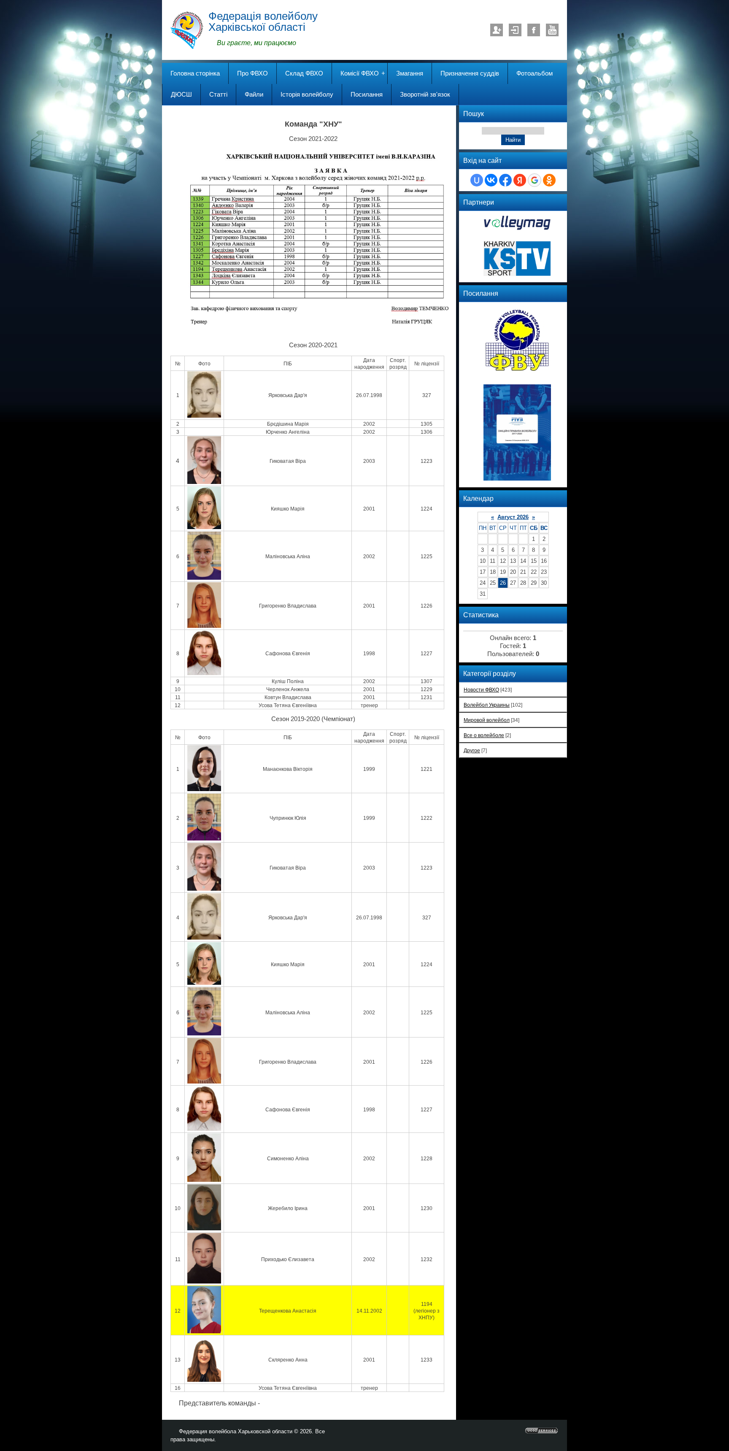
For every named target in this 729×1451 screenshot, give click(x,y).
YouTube (552, 30)
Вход (515, 30)
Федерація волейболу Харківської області (263, 21)
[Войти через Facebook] (505, 180)
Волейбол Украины (487, 705)
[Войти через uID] (476, 180)
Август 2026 (513, 517)
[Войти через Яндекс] (519, 180)
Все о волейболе (484, 735)
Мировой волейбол (487, 720)
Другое (472, 750)
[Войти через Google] (534, 180)
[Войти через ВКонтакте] (491, 180)
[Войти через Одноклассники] (549, 180)
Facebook (533, 30)
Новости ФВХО (481, 689)
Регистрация (496, 30)
